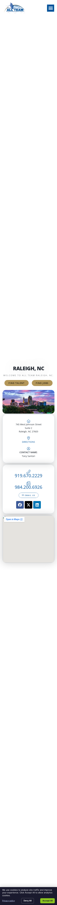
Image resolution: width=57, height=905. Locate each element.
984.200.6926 (28, 487)
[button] (50, 8)
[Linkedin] (37, 505)
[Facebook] (20, 505)
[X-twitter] (28, 505)
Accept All (47, 900)
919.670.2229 (28, 475)
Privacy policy (8, 900)
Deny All (28, 900)
